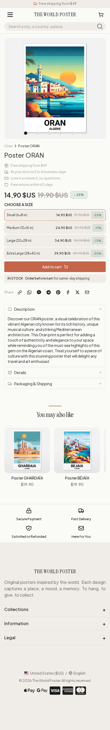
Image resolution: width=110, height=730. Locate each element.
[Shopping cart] (101, 14)
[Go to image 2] (37, 133)
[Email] (87, 292)
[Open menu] (10, 14)
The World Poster (46, 680)
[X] (77, 292)
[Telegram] (48, 292)
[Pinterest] (58, 292)
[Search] (100, 26)
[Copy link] (19, 292)
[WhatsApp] (29, 292)
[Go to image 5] (72, 133)
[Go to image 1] (26, 133)
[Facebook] (68, 292)
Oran (8, 146)
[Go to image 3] (49, 133)
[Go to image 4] (61, 133)
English (79, 673)
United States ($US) (47, 673)
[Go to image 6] (84, 133)
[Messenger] (39, 292)
